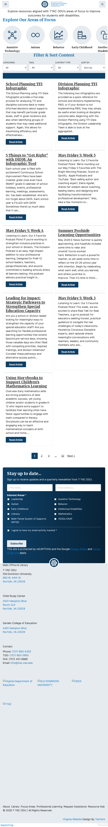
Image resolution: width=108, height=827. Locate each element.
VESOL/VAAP (65, 518)
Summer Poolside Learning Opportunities (79, 232)
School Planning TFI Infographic (24, 86)
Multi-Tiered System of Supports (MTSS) (28, 520)
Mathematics (65, 513)
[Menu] (5, 4)
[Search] (102, 4)
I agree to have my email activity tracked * (34, 530)
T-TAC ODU (54, 4)
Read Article (16, 141)
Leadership (17, 499)
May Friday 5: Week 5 (77, 155)
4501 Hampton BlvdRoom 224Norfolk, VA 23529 (14, 605)
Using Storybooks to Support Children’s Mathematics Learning (26, 381)
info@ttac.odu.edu (22, 662)
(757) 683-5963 (19, 655)
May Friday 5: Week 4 (25, 230)
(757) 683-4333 (21, 651)
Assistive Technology (69, 499)
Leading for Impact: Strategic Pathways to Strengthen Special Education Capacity (25, 304)
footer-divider (54, 563)
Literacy (15, 513)
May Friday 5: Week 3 (77, 298)
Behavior (63, 504)
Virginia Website (72, 819)
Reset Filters (54, 75)
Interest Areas (16, 495)
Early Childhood (19, 508)
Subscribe (16, 543)
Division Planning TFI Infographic (77, 86)
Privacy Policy (78, 549)
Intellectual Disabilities (70, 508)
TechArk (100, 819)
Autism (15, 504)
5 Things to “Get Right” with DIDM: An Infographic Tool (27, 159)
